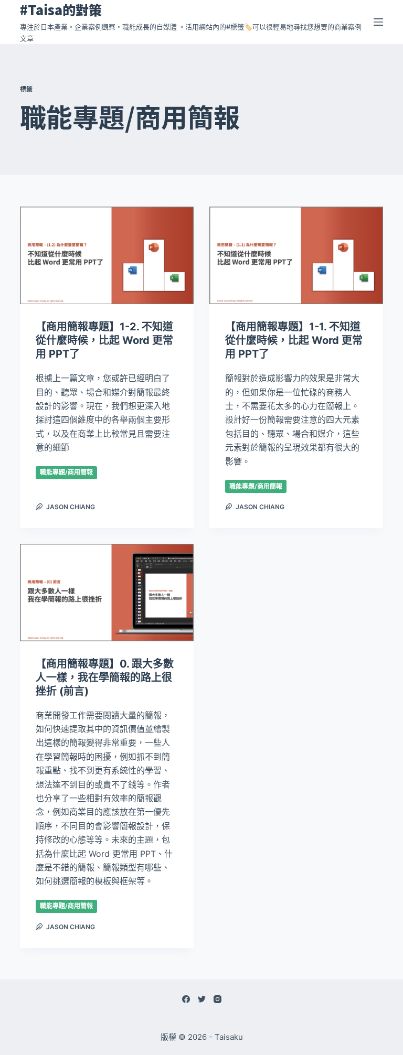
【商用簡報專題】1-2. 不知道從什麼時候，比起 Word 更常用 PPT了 (104, 340)
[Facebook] (186, 999)
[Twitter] (202, 999)
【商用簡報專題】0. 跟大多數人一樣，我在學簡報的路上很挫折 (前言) (105, 677)
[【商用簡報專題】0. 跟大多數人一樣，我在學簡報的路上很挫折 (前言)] (107, 592)
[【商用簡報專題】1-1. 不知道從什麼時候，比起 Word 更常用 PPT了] (296, 255)
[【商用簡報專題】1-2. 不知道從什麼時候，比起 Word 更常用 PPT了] (107, 255)
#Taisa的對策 (61, 9)
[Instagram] (217, 999)
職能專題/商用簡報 (66, 472)
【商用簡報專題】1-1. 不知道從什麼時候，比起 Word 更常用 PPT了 (294, 340)
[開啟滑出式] (378, 22)
